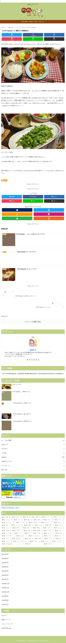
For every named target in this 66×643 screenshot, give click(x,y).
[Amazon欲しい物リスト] (17, 214)
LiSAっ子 (33, 444)
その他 (33, 453)
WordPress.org (6, 628)
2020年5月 (5, 562)
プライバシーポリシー (44, 640)
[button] (63, 374)
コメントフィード (7, 624)
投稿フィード (6, 620)
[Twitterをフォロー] (49, 210)
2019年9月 (5, 596)
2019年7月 (5, 604)
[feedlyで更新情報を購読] (36, 360)
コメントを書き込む (33, 322)
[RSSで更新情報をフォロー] (49, 218)
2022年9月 (5, 554)
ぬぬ (21, 640)
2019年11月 (5, 588)
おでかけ (33, 449)
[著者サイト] (17, 210)
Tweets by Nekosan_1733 (9, 507)
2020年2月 (5, 575)
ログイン (4, 615)
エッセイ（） (33, 465)
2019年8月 (5, 600)
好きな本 (33, 469)
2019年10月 (5, 592)
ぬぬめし (5, 180)
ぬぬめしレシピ (33, 461)
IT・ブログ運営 (33, 440)
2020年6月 (5, 558)
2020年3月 (5, 571)
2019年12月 (5, 583)
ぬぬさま (33, 350)
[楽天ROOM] (49, 214)
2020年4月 (5, 567)
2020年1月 (5, 579)
